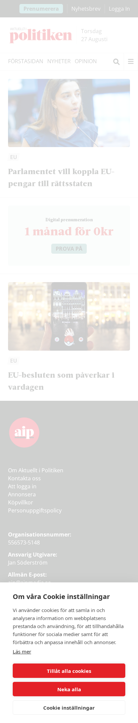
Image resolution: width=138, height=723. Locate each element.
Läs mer (22, 651)
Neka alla (69, 689)
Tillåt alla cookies (69, 671)
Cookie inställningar (69, 707)
